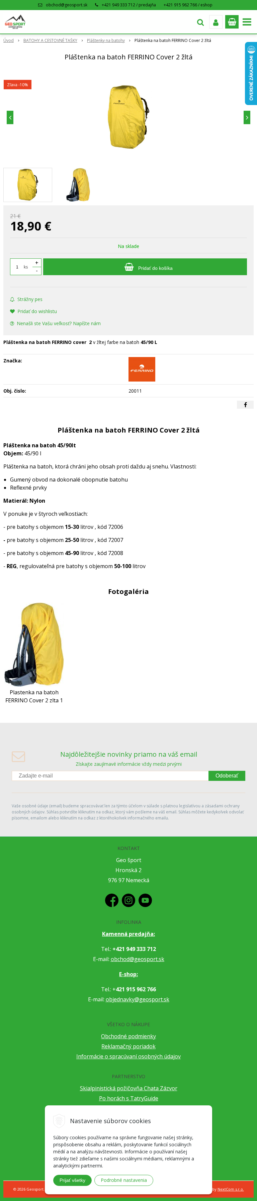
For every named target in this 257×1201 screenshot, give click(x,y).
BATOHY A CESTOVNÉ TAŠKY (50, 40)
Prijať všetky (72, 1180)
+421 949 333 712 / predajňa (129, 5)
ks (26, 267)
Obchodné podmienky (128, 1036)
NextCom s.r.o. (231, 1189)
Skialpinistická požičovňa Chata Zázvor (128, 1088)
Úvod (8, 40)
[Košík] (232, 22)
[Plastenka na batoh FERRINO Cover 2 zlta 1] (34, 644)
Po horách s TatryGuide (128, 1098)
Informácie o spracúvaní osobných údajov (128, 1056)
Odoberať (227, 776)
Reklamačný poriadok (128, 1046)
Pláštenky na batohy (106, 40)
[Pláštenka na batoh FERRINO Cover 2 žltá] (128, 117)
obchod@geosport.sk (66, 5)
